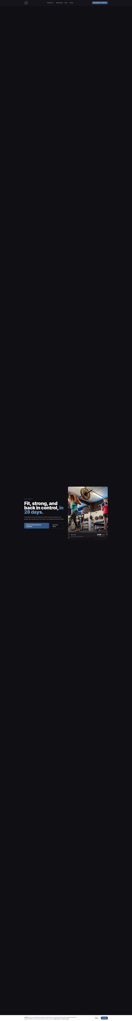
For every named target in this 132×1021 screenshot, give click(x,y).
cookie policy (56, 1018)
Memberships (59, 2)
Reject (96, 1018)
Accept (104, 1018)
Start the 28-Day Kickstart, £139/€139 (34, 525)
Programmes (50, 2)
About (66, 2)
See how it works (55, 525)
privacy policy (65, 1018)
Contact (71, 2)
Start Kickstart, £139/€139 (99, 2)
